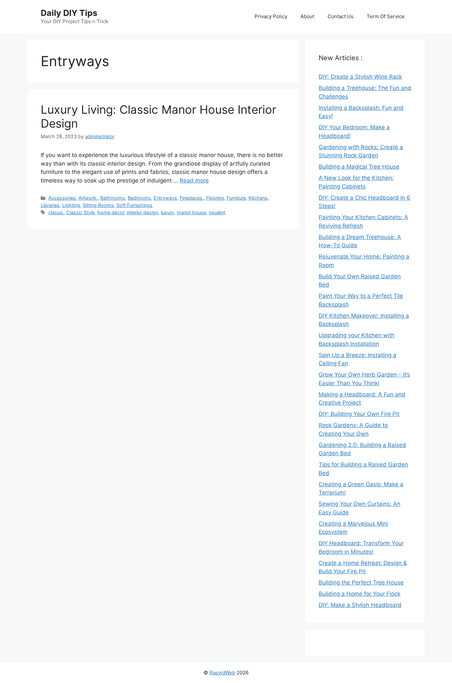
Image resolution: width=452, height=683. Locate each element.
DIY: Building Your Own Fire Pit (359, 414)
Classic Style (80, 212)
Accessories (62, 198)
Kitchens (258, 198)
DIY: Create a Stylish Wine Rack (360, 76)
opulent (217, 212)
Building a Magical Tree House (359, 166)
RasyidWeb (222, 672)
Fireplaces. (191, 198)
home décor (110, 212)
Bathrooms (112, 198)
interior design (142, 212)
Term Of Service (386, 16)
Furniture (236, 198)
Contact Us (340, 16)
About (307, 16)
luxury (167, 212)
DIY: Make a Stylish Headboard (360, 605)
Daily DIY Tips (69, 13)
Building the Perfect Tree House (361, 582)
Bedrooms (139, 198)
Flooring (215, 198)
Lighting (71, 205)
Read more (194, 180)
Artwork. (88, 198)
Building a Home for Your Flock (359, 593)
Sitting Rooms (98, 205)
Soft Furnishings (134, 205)
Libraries (50, 205)
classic (56, 212)
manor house (191, 212)
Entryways (165, 198)
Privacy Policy (270, 16)
